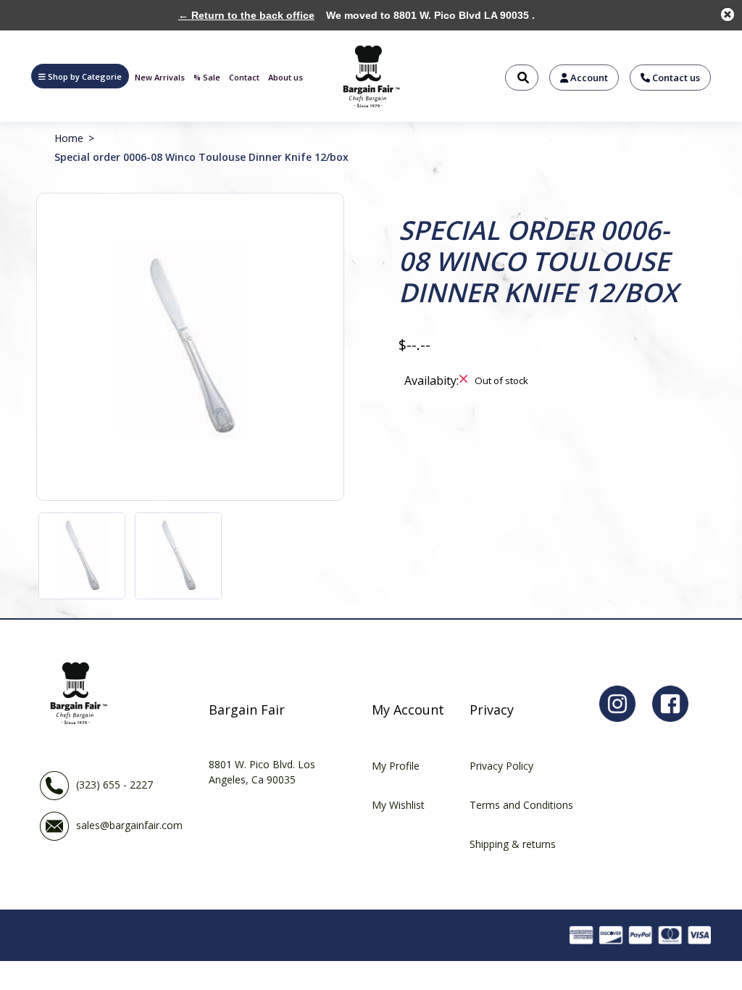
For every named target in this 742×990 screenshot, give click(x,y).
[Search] (521, 78)
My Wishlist (398, 805)
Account (588, 77)
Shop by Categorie (85, 76)
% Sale (206, 77)
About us (285, 77)
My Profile (396, 766)
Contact (244, 77)
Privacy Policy (501, 766)
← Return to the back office (246, 15)
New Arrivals (160, 77)
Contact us (675, 77)
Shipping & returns (513, 844)
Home (68, 138)
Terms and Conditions (521, 805)
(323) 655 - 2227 (114, 784)
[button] (80, 76)
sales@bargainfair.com (129, 825)
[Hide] (727, 14)
